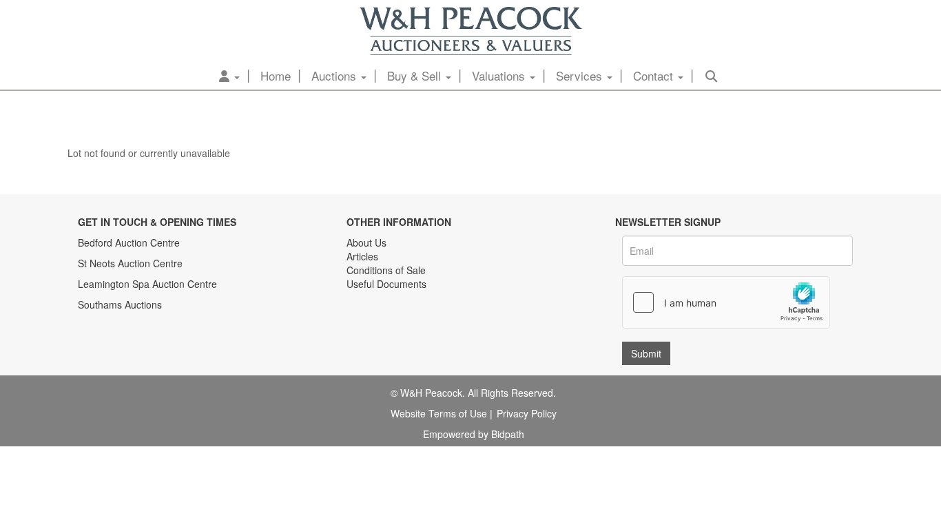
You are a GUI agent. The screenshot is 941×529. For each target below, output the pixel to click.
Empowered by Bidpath (473, 434)
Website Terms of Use (439, 413)
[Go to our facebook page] (360, 327)
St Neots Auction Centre (130, 263)
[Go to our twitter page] (388, 327)
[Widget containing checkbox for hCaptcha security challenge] (726, 302)
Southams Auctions (120, 304)
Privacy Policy (527, 413)
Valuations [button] (500, 75)
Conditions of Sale (386, 270)
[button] (229, 76)
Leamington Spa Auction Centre (147, 284)
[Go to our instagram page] (417, 327)
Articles (362, 256)
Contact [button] (654, 75)
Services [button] (581, 75)
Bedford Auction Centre (129, 242)
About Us (366, 242)
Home (275, 75)
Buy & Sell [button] (415, 75)
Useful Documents (386, 284)
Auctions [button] (335, 75)
